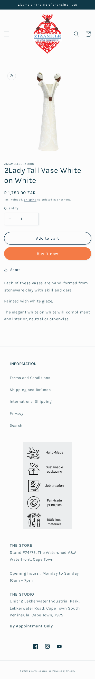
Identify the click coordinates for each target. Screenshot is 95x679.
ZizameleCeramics (40, 671)
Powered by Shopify (63, 671)
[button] (6, 34)
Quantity (11, 208)
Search (16, 425)
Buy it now (47, 253)
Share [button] (15, 269)
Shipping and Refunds (30, 390)
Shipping (30, 199)
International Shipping (31, 401)
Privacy (16, 413)
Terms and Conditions (30, 378)
